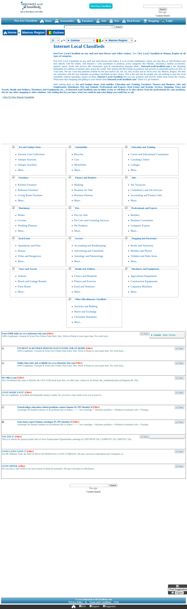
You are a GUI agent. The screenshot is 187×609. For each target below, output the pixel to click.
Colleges (135, 164)
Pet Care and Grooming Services (91, 220)
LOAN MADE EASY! (17, 392)
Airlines (22, 276)
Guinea (58, 32)
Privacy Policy (76, 602)
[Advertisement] (27, 65)
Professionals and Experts (144, 208)
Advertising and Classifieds (88, 250)
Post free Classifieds (25, 20)
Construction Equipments (144, 281)
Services (79, 238)
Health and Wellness (85, 269)
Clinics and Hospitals (85, 276)
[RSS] (82, 606)
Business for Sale (83, 190)
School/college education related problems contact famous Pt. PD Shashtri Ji (58, 407)
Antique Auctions (27, 159)
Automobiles (67, 20)
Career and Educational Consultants (150, 154)
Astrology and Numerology (88, 256)
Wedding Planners (27, 225)
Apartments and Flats (29, 245)
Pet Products (81, 225)
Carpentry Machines (141, 286)
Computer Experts (140, 225)
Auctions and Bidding (85, 306)
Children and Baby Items (144, 256)
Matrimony (24, 208)
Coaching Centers (140, 159)
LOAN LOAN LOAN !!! (18, 451)
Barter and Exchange (85, 311)
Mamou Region (33, 32)
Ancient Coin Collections (31, 154)
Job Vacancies (138, 184)
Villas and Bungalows (29, 256)
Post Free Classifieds (101, 6)
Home (48, 20)
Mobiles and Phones (141, 250)
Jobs (103, 20)
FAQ (116, 602)
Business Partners (83, 195)
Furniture (87, 20)
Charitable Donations (85, 316)
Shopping (153, 20)
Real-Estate (133, 20)
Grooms (22, 220)
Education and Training (143, 147)
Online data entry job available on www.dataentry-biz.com (49, 363)
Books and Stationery (142, 245)
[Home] (73, 606)
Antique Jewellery (27, 164)
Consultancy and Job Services (146, 190)
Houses (22, 250)
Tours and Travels (27, 269)
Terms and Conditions (100, 602)
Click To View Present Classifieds (18, 97)
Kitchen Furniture (27, 184)
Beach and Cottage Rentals (32, 281)
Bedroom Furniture (28, 190)
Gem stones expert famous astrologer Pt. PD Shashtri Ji (48, 422)
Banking (78, 184)
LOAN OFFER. (13, 466)
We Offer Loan (13, 377)
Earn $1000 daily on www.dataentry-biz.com (27, 333)
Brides (21, 215)
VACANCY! (12, 436)
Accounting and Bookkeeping (90, 245)
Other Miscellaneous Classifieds (90, 299)
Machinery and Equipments (145, 269)
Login (169, 20)
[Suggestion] (109, 606)
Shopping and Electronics (144, 238)
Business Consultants (142, 220)
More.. (21, 170)
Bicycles (78, 154)
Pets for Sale (81, 215)
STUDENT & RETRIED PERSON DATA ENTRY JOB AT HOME (54, 348)
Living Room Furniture (30, 195)
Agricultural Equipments (144, 276)
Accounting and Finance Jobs (146, 195)
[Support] (94, 606)
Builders (135, 215)
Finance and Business (85, 177)
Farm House (24, 286)
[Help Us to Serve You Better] (177, 586)
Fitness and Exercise (85, 281)
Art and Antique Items (29, 147)
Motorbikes (80, 164)
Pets (116, 20)
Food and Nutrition (84, 286)
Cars (76, 159)
